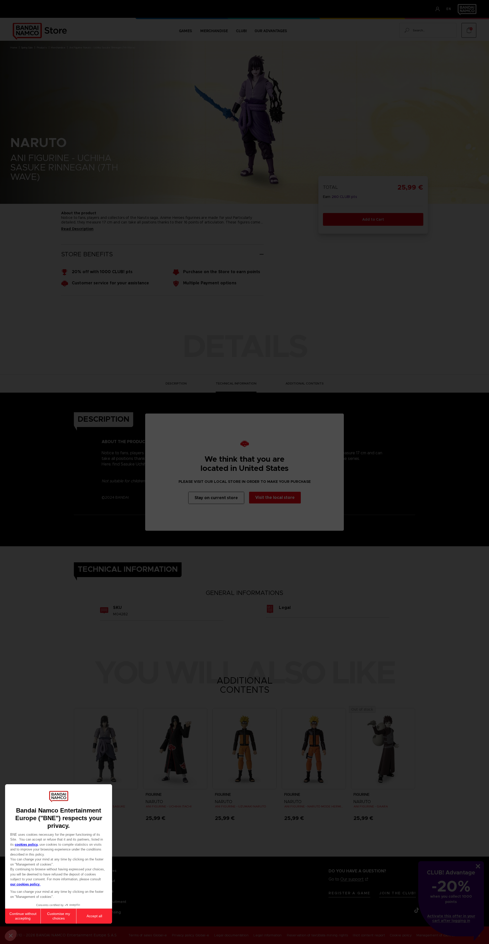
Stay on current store (216, 497)
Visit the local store (275, 497)
